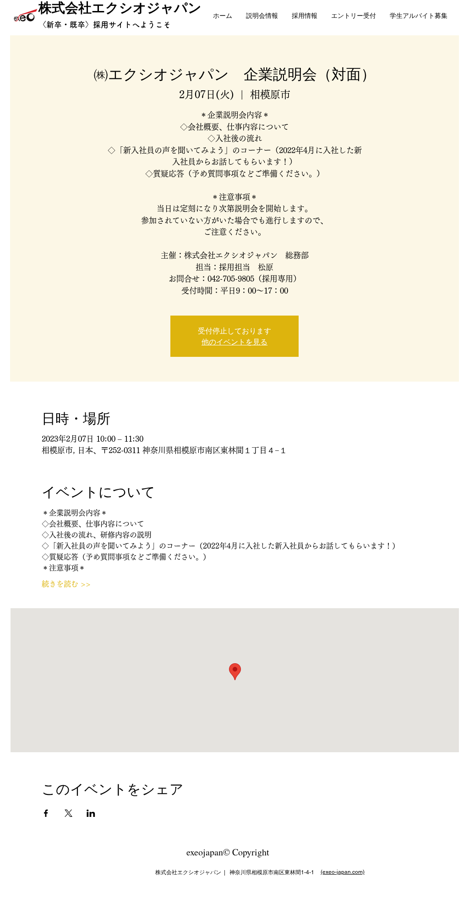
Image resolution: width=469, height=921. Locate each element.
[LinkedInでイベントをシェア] (91, 813)
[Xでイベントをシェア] (68, 813)
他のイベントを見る (234, 341)
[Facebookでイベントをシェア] (46, 813)
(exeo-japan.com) (343, 872)
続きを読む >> (66, 584)
